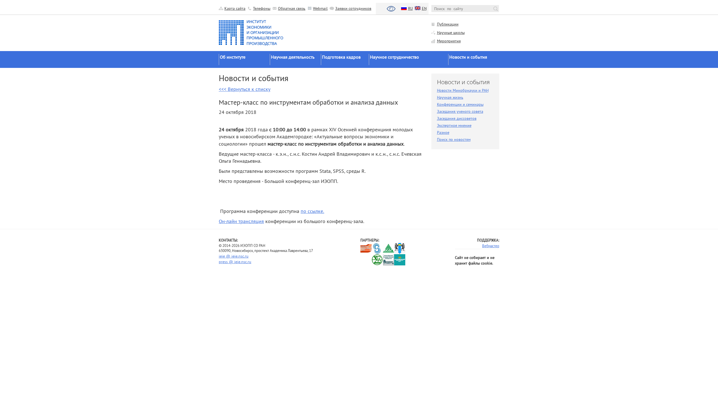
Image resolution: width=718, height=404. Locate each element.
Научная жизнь (450, 97)
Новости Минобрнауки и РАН (463, 90)
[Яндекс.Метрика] (366, 259)
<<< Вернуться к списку (244, 89)
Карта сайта (234, 8)
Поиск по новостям (454, 139)
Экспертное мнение (454, 125)
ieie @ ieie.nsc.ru (233, 256)
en (424, 8)
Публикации (448, 24)
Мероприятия (449, 40)
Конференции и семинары (460, 104)
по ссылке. (312, 211)
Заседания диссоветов (457, 118)
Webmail (320, 8)
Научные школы (451, 32)
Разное (443, 132)
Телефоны (261, 8)
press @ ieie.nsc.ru (235, 261)
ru (410, 8)
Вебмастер (490, 246)
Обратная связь (291, 8)
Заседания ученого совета (460, 111)
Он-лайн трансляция (241, 221)
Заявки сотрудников (353, 8)
